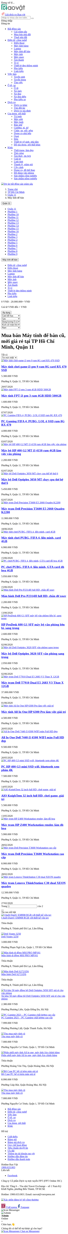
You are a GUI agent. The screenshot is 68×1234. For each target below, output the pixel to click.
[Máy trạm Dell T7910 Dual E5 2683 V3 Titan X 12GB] (30, 676)
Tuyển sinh (19, 77)
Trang (4, 906)
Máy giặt (18, 119)
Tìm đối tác (19, 108)
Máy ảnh (18, 54)
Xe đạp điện (20, 96)
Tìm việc (18, 82)
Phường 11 (13, 217)
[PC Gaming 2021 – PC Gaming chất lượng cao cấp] (28, 1014)
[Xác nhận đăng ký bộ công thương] (20, 1199)
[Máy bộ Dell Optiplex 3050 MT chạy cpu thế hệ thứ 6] (29, 473)
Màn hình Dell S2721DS (13, 974)
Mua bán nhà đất (22, 34)
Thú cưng (19, 153)
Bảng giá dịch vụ (16, 1142)
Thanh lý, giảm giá (23, 164)
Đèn (16, 139)
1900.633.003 (8, 1167)
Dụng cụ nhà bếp (22, 133)
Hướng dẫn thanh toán (19, 1159)
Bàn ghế (18, 125)
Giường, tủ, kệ (21, 127)
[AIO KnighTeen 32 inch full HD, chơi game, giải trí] (28, 789)
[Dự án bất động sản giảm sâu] (17, 184)
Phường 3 (12, 237)
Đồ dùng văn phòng (24, 173)
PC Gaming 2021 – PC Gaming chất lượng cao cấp (27, 1017)
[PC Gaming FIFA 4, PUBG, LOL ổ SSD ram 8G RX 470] (31, 415)
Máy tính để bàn (22, 51)
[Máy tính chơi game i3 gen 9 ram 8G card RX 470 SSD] (30, 360)
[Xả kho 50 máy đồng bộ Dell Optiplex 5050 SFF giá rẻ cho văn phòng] (34, 993)
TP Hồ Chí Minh (16, 192)
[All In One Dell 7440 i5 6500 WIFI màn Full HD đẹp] (29, 731)
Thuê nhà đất (20, 37)
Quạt (16, 136)
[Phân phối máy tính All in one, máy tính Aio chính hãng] (30, 1052)
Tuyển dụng (20, 79)
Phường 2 (12, 234)
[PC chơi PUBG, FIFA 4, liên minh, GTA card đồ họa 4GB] (32, 560)
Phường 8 (12, 251)
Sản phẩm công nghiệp (25, 175)
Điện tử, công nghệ (17, 265)
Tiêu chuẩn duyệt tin (18, 1148)
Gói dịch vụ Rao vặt (15, 14)
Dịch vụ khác (20, 105)
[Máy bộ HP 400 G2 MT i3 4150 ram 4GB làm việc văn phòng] (33, 444)
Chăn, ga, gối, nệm (23, 130)
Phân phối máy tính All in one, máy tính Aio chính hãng (29, 1055)
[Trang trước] (2, 910)
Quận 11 (12, 195)
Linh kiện (19, 71)
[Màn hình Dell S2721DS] (15, 971)
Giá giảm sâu (20, 31)
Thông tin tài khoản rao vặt (21, 1153)
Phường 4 (12, 240)
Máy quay (19, 57)
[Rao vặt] (13, 10)
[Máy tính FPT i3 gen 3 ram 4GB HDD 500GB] (26, 389)
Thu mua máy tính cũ (12, 1036)
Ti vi (16, 62)
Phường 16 (13, 231)
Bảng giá (12, 1139)
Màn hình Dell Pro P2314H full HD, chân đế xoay (33, 596)
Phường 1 (12, 211)
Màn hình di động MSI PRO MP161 (19, 955)
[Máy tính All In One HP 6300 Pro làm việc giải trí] (27, 705)
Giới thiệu (13, 1136)
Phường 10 (13, 214)
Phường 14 (13, 225)
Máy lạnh (18, 122)
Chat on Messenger (30, 1231)
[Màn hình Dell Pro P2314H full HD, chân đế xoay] (27, 590)
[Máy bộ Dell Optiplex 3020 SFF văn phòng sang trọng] (30, 647)
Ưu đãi (11, 1150)
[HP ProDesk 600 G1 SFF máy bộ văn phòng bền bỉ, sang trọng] (34, 618)
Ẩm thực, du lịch (22, 156)
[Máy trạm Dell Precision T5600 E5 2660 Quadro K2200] (30, 502)
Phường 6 (12, 245)
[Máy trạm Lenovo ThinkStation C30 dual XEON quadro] (31, 877)
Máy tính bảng (21, 45)
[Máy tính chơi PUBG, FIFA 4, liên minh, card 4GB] (28, 531)
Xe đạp (17, 93)
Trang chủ (13, 189)
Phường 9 (12, 254)
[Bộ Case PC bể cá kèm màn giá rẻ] (19, 1071)
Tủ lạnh (18, 116)
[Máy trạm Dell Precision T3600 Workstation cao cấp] (28, 847)
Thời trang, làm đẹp (24, 150)
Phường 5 (12, 242)
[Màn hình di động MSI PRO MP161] (20, 952)
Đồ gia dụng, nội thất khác (27, 144)
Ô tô (16, 88)
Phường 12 (13, 220)
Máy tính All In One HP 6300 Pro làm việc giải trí (33, 711)
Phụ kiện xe (20, 99)
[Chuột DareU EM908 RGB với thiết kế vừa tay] (26, 915)
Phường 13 (13, 223)
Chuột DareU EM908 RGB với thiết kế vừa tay (25, 917)
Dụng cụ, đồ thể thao (24, 170)
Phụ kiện (18, 68)
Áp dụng (6, 312)
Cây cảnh (18, 167)
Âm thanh (19, 60)
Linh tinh (18, 161)
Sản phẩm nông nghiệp (25, 178)
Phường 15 (13, 228)
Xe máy (18, 91)
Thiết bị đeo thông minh (26, 65)
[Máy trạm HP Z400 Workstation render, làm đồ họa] (28, 818)
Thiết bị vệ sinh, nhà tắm (26, 141)
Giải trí (17, 158)
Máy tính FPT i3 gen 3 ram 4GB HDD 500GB (31, 395)
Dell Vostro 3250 (9, 936)
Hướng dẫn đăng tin (18, 1156)
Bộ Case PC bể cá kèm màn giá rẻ (18, 1074)
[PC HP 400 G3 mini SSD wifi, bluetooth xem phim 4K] (30, 760)
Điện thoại (19, 43)
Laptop (17, 48)
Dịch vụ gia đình (22, 110)
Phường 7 (12, 248)
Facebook (12, 1175)
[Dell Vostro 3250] (11, 933)
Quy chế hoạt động (17, 1145)
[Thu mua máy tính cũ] (13, 1033)
